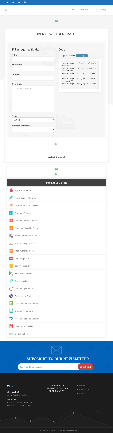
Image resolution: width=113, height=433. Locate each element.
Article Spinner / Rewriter (26, 198)
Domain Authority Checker (26, 220)
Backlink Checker (22, 266)
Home (73, 10)
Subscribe (85, 366)
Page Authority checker (25, 250)
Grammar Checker (23, 213)
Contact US (84, 10)
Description (17, 84)
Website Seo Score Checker (27, 303)
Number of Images (21, 125)
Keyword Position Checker (26, 205)
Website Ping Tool (23, 296)
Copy (82, 55)
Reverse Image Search (25, 243)
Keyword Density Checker (26, 311)
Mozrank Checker (22, 334)
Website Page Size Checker (27, 318)
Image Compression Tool (26, 235)
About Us (83, 393)
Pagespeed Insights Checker (27, 228)
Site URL (16, 74)
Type (14, 116)
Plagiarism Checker (23, 190)
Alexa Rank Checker (23, 273)
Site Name (17, 64)
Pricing (103, 10)
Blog (94, 10)
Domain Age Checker (24, 288)
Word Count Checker (24, 326)
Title (14, 55)
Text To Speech (22, 258)
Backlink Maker (21, 281)
